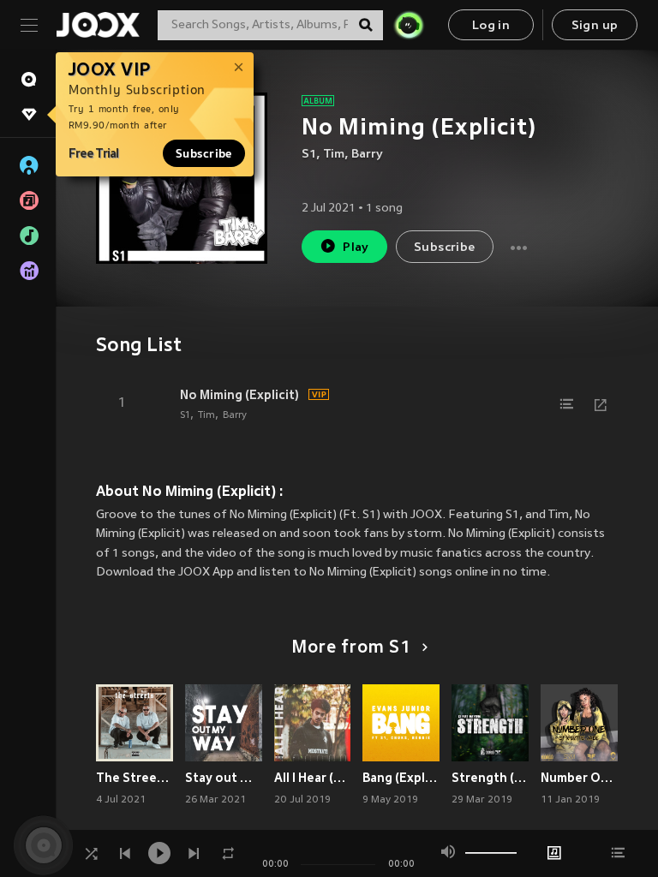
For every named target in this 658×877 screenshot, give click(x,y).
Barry (367, 154)
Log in (491, 26)
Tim (333, 154)
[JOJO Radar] (409, 25)
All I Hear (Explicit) (312, 778)
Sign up (595, 26)
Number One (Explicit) (579, 778)
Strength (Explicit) (490, 778)
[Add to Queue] (566, 404)
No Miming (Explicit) (239, 395)
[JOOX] (98, 25)
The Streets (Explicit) (134, 778)
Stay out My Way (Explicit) (223, 778)
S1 (309, 154)
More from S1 (351, 648)
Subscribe (204, 153)
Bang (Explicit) (401, 778)
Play (356, 248)
